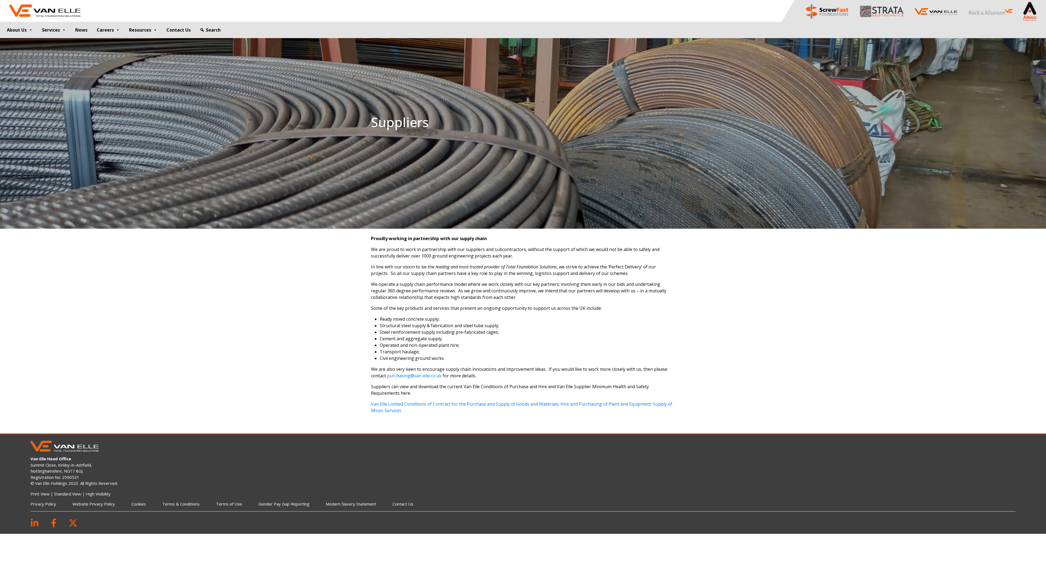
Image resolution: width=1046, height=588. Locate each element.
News (81, 30)
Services (51, 30)
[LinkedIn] (34, 523)
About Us (17, 30)
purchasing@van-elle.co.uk (414, 376)
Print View (40, 494)
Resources (140, 30)
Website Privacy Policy (93, 504)
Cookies (138, 504)
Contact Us (178, 30)
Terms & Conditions (181, 504)
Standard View (67, 494)
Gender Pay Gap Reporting (284, 504)
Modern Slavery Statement (351, 504)
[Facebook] (53, 523)
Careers (105, 30)
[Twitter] (73, 523)
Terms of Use (229, 504)
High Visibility (98, 494)
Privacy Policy (43, 504)
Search (213, 30)
